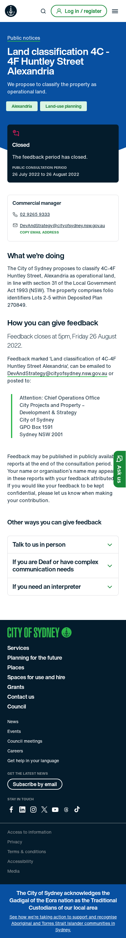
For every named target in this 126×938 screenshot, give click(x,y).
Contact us (20, 697)
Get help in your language (33, 760)
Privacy (14, 841)
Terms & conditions (26, 851)
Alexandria (22, 106)
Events (14, 731)
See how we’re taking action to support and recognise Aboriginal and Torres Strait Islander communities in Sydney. (63, 923)
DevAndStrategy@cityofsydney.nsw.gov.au (57, 373)
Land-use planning (63, 106)
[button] (119, 469)
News (12, 721)
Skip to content (15, 4)
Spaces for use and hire (36, 677)
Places (15, 667)
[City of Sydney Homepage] (11, 11)
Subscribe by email (35, 784)
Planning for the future (34, 657)
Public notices (23, 38)
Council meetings (24, 741)
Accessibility (20, 861)
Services (18, 648)
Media (13, 871)
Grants (15, 687)
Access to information (29, 832)
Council (16, 706)
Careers (15, 751)
